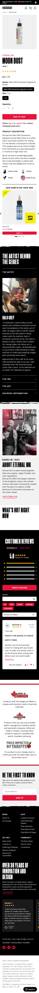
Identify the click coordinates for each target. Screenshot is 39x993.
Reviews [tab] (12, 548)
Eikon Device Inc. (28, 984)
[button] (9, 71)
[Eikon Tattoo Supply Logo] (7, 8)
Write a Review (24, 588)
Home (4, 12)
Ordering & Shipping (10, 847)
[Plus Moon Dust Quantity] (13, 108)
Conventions (25, 847)
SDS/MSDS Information (15, 393)
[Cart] (30, 8)
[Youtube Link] (13, 947)
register (19, 123)
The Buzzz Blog (26, 841)
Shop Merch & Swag (28, 832)
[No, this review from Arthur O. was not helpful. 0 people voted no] (31, 665)
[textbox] (19, 599)
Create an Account (27, 818)
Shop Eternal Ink (9, 497)
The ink (6, 379)
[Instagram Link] (8, 947)
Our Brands (6, 821)
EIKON (4, 984)
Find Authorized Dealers (26, 822)
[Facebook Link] (4, 947)
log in (10, 123)
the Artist (8, 272)
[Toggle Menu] (35, 8)
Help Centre (6, 841)
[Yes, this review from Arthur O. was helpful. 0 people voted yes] (25, 665)
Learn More (7, 892)
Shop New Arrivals (27, 829)
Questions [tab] (25, 548)
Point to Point (26, 844)
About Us (5, 818)
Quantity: (6, 104)
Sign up (19, 798)
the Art (6, 386)
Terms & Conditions (16, 942)
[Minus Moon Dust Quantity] (4, 108)
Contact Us (6, 844)
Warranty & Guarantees (6, 854)
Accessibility (26, 942)
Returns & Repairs (9, 850)
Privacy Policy (6, 942)
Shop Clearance (26, 826)
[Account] (26, 8)
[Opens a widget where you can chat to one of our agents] (30, 989)
